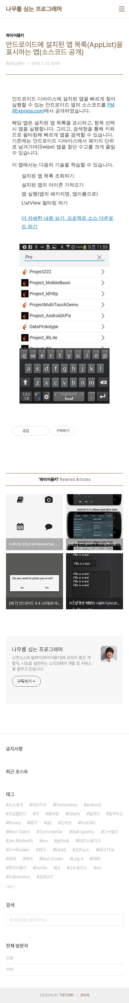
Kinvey (14, 822)
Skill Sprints (83, 831)
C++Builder (18, 849)
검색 (117, 920)
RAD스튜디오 (89, 840)
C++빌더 (110, 831)
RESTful (106, 849)
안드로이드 (78, 867)
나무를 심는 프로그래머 (34, 9)
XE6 (29, 858)
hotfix (41, 867)
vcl (98, 867)
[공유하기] (34, 430)
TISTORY (66, 995)
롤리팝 (53, 813)
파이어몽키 (17, 867)
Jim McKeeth (20, 840)
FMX (96, 858)
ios (45, 840)
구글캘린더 (17, 813)
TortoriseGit (51, 831)
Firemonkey (66, 804)
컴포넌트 (46, 876)
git (49, 822)
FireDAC (88, 822)
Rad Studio (52, 858)
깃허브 (66, 822)
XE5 (42, 849)
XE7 (34, 822)
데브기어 (39, 804)
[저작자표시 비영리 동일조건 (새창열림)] (83, 430)
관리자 (84, 995)
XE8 (12, 858)
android (93, 804)
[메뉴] (122, 9)
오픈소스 (82, 849)
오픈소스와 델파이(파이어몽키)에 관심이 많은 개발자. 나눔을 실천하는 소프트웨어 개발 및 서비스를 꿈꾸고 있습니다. (52, 663)
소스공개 (15, 804)
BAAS (60, 849)
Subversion (19, 876)
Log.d (77, 858)
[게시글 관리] (42, 430)
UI (58, 867)
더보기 (10, 887)
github (63, 840)
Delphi (74, 813)
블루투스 (116, 813)
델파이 (94, 813)
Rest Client (19, 831)
